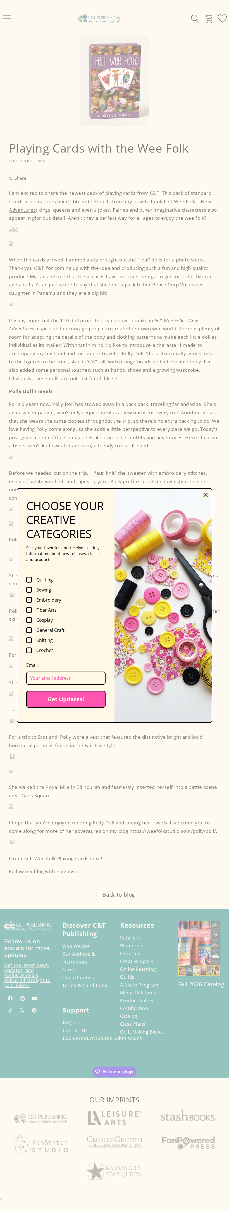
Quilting (44, 580)
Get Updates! (66, 699)
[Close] (205, 495)
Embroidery (48, 600)
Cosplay (44, 620)
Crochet (44, 650)
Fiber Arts (46, 610)
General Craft (50, 630)
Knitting (44, 640)
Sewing (43, 590)
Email (32, 665)
